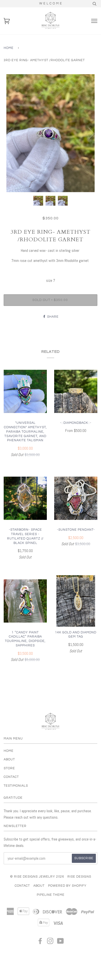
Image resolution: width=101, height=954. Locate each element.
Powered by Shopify (67, 885)
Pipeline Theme (50, 895)
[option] (50, 133)
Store (9, 768)
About (9, 759)
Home (8, 48)
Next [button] (88, 133)
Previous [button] (12, 133)
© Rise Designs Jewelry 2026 (37, 876)
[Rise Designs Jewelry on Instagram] (50, 942)
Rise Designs (79, 876)
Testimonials (16, 785)
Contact (11, 777)
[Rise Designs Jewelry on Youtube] (60, 942)
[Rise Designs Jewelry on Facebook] (40, 942)
